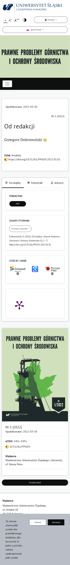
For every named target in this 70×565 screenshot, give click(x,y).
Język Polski (35, 29)
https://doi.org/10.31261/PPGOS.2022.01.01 (34, 159)
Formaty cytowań (19, 228)
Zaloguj (51, 19)
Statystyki (36, 182)
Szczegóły (15, 182)
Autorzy (58, 182)
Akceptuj (56, 522)
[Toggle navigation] (7, 83)
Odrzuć (37, 522)
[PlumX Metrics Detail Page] (19, 305)
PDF (18, 203)
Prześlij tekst (35, 482)
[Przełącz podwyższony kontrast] (25, 20)
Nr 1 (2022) (57, 116)
